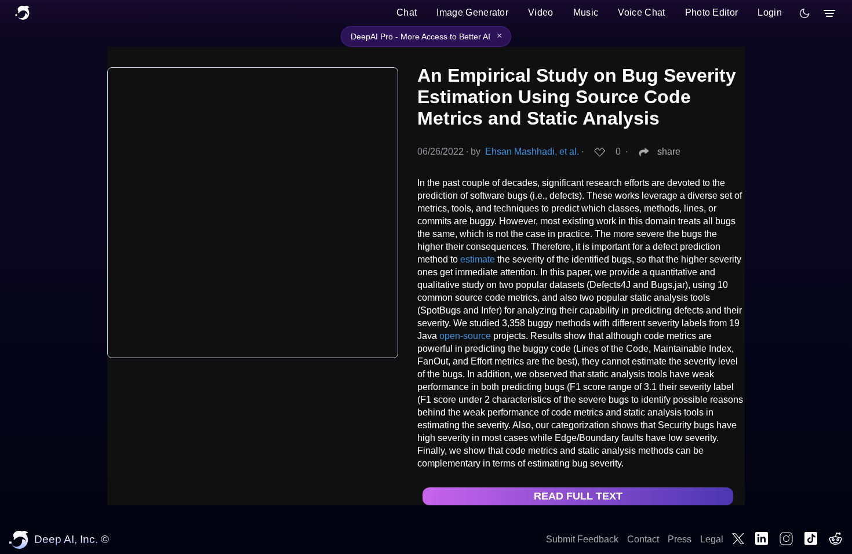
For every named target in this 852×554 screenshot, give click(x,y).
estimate (477, 259)
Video (541, 12)
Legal (711, 539)
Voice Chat (641, 12)
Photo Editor (711, 12)
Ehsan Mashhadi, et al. (532, 151)
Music (586, 12)
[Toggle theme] (804, 13)
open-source (465, 336)
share (668, 151)
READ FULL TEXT (578, 496)
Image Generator (472, 12)
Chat (406, 12)
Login (770, 12)
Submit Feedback (582, 539)
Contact (643, 539)
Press (679, 539)
